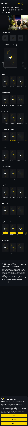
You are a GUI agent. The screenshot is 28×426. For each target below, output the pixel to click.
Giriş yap (20, 3)
